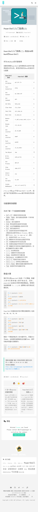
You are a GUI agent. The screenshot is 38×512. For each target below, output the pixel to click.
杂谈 (4, 469)
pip (9, 466)
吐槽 (30, 466)
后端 (27, 466)
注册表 (20, 469)
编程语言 (20, 32)
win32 (19, 466)
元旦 (23, 466)
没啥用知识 (12, 469)
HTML (15, 463)
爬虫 (25, 469)
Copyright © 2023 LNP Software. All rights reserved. (19, 500)
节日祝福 (14, 472)
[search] (32, 3)
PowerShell (27, 32)
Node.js (20, 463)
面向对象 (21, 472)
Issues (18, 427)
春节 (33, 466)
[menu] (35, 3)
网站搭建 (31, 469)
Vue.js (5, 466)
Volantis (13, 496)
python (13, 466)
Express (10, 463)
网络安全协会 (7, 472)
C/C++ (4, 463)
